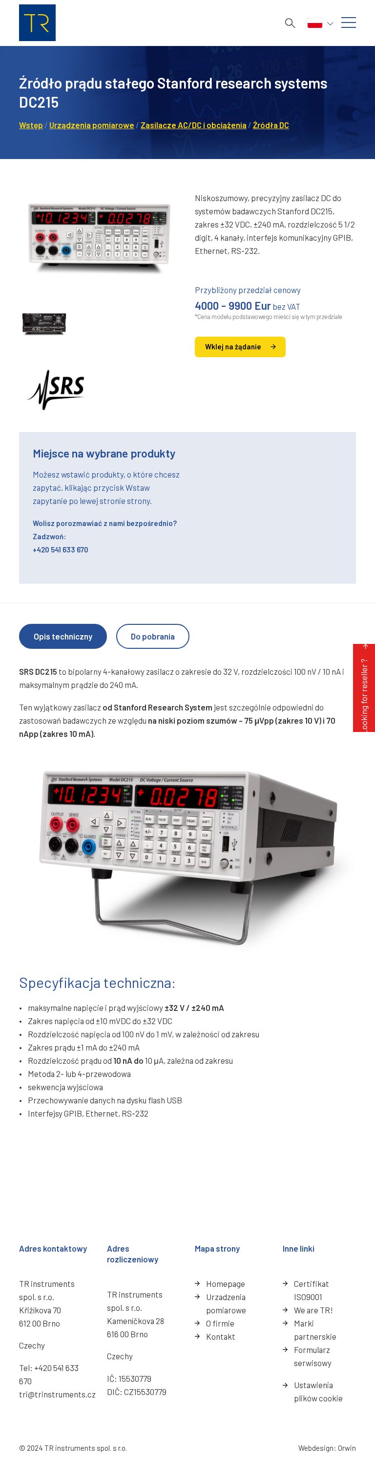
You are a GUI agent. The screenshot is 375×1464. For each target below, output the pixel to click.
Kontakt (220, 1336)
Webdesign (315, 1447)
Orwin (347, 1447)
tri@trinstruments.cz (57, 1394)
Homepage (225, 1283)
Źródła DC (271, 125)
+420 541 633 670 (60, 549)
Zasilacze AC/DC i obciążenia (194, 125)
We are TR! (313, 1310)
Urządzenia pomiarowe (91, 125)
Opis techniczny (63, 636)
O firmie (220, 1323)
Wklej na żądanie (233, 346)
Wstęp (31, 125)
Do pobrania (153, 636)
